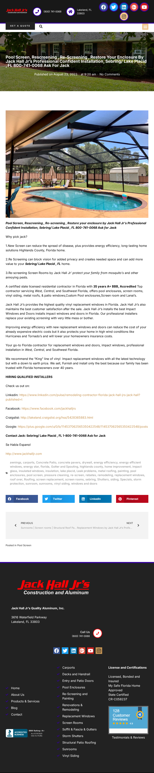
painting (123, 471)
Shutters (103, 479)
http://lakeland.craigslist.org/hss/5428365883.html (57, 417)
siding (114, 479)
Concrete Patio (46, 462)
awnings (15, 462)
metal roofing (107, 471)
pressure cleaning (56, 475)
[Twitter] (114, 7)
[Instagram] (124, 16)
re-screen (77, 475)
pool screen (35, 475)
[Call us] (97, 633)
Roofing (29, 479)
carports (28, 462)
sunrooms (45, 483)
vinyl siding (61, 483)
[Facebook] (103, 7)
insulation (52, 471)
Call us (85, 632)
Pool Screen (24, 545)
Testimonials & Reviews (128, 737)
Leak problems (86, 471)
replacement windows (129, 475)
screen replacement (49, 479)
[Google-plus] (134, 7)
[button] (145, 27)
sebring (90, 479)
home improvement (118, 466)
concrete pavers (69, 462)
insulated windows (31, 471)
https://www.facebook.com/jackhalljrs (49, 408)
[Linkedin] (124, 7)
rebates (91, 475)
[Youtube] (144, 7)
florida (45, 466)
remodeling (105, 475)
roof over (16, 479)
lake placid (67, 471)
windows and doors (84, 483)
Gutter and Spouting (64, 466)
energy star (31, 466)
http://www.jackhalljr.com (24, 454)
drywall (87, 462)
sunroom (31, 483)
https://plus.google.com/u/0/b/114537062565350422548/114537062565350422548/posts (83, 426)
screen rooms (74, 479)
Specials (126, 479)
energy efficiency (106, 462)
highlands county (91, 466)
